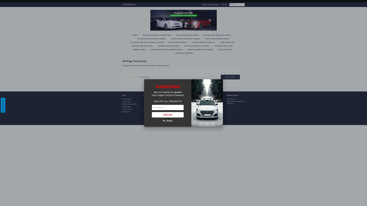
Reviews (3, 105)
